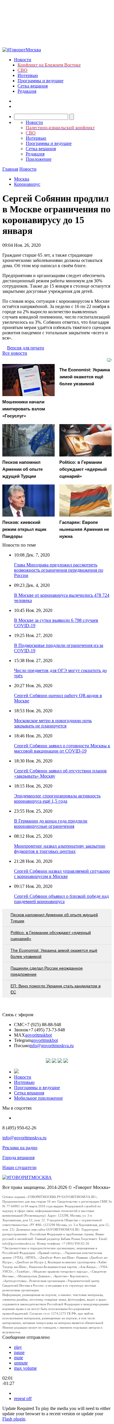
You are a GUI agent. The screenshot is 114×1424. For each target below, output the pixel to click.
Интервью (28, 75)
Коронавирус (27, 184)
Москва (21, 178)
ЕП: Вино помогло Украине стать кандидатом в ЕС (56, 989)
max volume (25, 1368)
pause (19, 1352)
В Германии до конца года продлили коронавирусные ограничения (50, 823)
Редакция (27, 91)
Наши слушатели (19, 1167)
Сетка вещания (33, 85)
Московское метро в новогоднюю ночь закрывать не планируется (53, 723)
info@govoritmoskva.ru (52, 1045)
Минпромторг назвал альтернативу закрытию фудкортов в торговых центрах (59, 849)
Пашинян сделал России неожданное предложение (47, 971)
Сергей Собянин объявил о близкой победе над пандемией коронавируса (61, 899)
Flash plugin (13, 1418)
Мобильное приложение (38, 1098)
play (18, 1347)
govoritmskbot (38, 1035)
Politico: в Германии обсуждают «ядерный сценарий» (51, 935)
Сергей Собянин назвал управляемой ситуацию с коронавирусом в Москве (62, 874)
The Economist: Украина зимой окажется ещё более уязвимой (54, 953)
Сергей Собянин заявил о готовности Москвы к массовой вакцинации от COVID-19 (62, 748)
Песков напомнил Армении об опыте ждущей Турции (54, 917)
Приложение (38, 159)
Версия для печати (25, 347)
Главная (10, 169)
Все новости (14, 353)
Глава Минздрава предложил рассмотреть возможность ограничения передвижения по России (58, 570)
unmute (21, 1362)
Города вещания (18, 1157)
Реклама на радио (19, 1147)
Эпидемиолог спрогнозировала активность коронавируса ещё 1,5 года (57, 798)
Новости (22, 59)
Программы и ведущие (40, 80)
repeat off (23, 1398)
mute (18, 1357)
